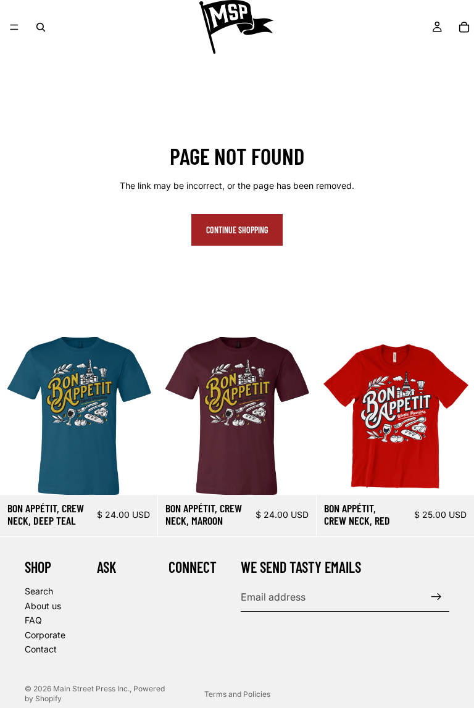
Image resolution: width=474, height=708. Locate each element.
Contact (41, 649)
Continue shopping (237, 230)
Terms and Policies (237, 694)
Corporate (45, 635)
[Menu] (14, 27)
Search (39, 591)
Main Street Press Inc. (91, 688)
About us (43, 606)
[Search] (40, 27)
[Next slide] (138, 416)
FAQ (33, 620)
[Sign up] (436, 597)
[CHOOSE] (139, 476)
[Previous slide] (18, 416)
